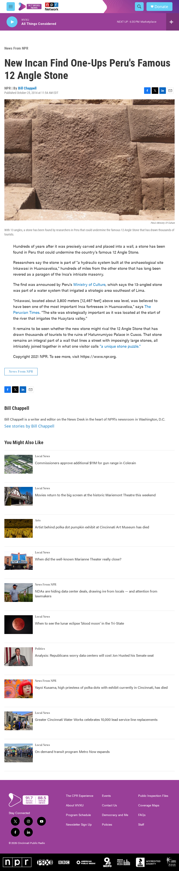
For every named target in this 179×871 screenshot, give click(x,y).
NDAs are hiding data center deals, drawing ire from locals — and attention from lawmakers (96, 593)
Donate (161, 6)
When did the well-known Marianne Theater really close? (78, 559)
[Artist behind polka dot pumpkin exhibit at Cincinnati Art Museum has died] (18, 528)
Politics (40, 649)
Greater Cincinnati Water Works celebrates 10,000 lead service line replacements (96, 719)
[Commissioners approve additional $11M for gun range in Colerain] (18, 464)
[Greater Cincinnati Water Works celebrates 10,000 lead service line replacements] (18, 720)
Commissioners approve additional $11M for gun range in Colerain (85, 462)
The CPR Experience (79, 795)
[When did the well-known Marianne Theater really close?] (18, 560)
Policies (107, 824)
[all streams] (172, 22)
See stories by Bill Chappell (29, 426)
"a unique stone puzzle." (120, 346)
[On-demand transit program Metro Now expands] (18, 753)
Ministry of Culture (89, 284)
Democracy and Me (115, 815)
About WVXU (75, 805)
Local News (42, 456)
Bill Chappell (27, 88)
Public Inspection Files (153, 795)
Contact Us (109, 805)
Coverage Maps (148, 805)
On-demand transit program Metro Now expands (72, 751)
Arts (38, 520)
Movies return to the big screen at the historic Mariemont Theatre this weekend (95, 494)
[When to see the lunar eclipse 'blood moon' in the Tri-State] (18, 624)
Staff (141, 824)
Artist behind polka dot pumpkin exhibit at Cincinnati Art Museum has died (92, 526)
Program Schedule (78, 815)
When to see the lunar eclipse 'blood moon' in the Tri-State (79, 623)
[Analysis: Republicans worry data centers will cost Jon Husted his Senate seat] (18, 656)
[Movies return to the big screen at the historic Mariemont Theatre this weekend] (18, 496)
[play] (12, 21)
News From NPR (16, 48)
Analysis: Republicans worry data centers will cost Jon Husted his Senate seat (94, 655)
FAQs (142, 815)
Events (106, 795)
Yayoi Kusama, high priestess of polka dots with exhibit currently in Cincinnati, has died (101, 687)
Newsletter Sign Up (79, 824)
